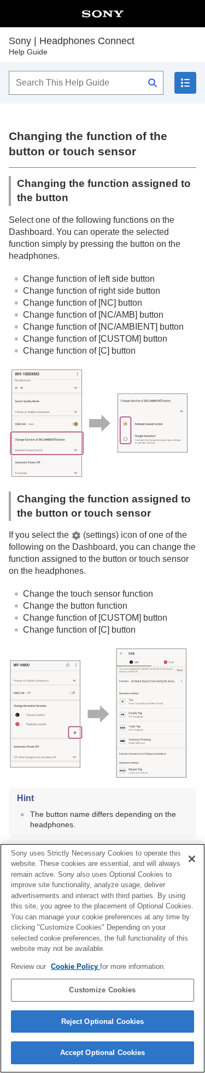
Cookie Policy (75, 966)
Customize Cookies (102, 990)
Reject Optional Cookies (102, 1021)
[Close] (192, 859)
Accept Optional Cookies (102, 1052)
